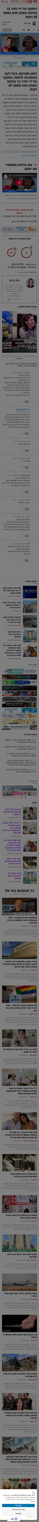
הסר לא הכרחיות (18, 1509)
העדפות (18, 1513)
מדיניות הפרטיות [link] (30, 1517)
